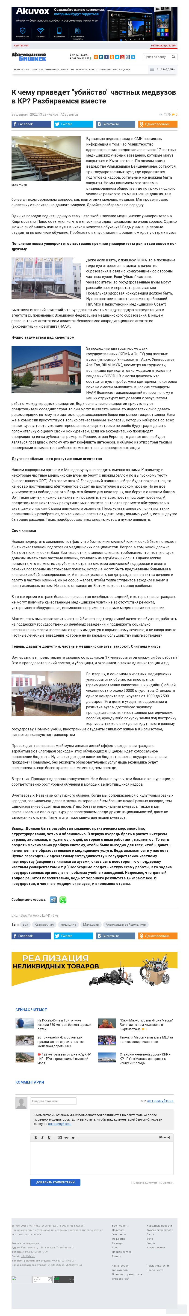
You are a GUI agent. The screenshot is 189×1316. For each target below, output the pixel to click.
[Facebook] (106, 57)
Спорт (93, 70)
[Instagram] (128, 57)
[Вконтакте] (101, 57)
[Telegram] (133, 57)
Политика (37, 70)
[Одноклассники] (112, 57)
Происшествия (108, 70)
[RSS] (96, 57)
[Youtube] (122, 57)
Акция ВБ (124, 70)
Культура (81, 70)
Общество (67, 70)
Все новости (21, 70)
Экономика (52, 70)
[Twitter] (117, 57)
